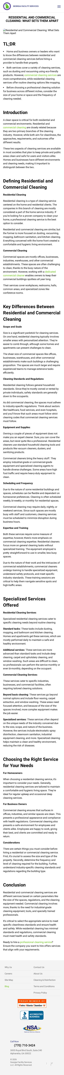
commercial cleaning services (40, 75)
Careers (8, 973)
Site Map (9, 980)
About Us (38, 973)
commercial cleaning (14, 127)
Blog (7, 986)
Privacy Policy (40, 992)
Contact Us (39, 967)
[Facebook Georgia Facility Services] (47, 1064)
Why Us (8, 967)
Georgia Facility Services (26, 6)
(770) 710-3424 (24, 1045)
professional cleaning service (36, 942)
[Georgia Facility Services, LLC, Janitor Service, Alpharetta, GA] (31, 1015)
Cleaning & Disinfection (45, 980)
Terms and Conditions (44, 986)
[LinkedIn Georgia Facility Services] (52, 1064)
